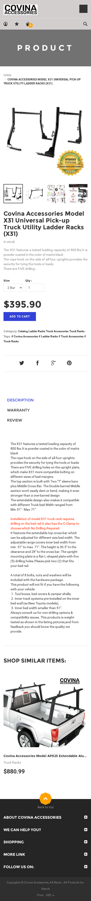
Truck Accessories (57, 331)
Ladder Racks (36, 331)
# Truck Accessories (71, 336)
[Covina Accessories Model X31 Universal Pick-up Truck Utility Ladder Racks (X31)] (46, 137)
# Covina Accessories (24, 336)
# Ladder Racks (48, 336)
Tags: (7, 336)
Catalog (23, 331)
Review (14, 420)
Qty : (28, 280)
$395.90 (23, 304)
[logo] (46, 9)
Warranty (18, 410)
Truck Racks (76, 331)
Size (7, 280)
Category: (11, 331)
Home (7, 75)
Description (20, 400)
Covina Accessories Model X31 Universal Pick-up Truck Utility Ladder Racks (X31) (44, 224)
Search (45, 888)
